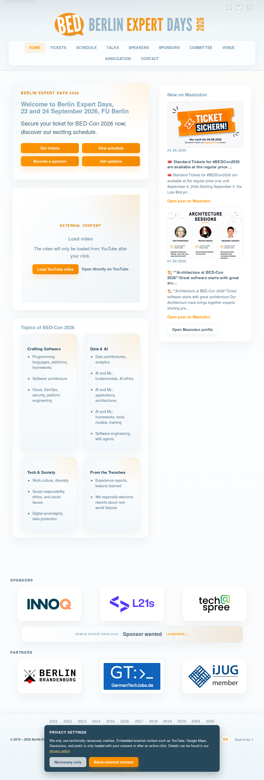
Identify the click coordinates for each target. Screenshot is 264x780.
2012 (67, 721)
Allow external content (114, 762)
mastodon (229, 8)
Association (118, 58)
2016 (124, 721)
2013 (82, 721)
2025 (210, 721)
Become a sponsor (50, 161)
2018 (153, 721)
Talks (112, 47)
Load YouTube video (55, 269)
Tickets (58, 47)
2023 (181, 721)
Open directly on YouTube (105, 269)
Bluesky (239, 8)
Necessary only (67, 762)
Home (34, 47)
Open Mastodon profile (192, 329)
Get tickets (50, 148)
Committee (200, 47)
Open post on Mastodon (188, 200)
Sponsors (169, 47)
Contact (150, 58)
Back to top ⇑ (244, 739)
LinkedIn (249, 8)
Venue (228, 47)
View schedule (111, 148)
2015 (110, 721)
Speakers (139, 47)
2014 (96, 721)
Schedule (86, 47)
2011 (54, 721)
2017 (139, 721)
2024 (196, 721)
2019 (167, 721)
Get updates (111, 161)
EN (225, 739)
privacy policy (60, 750)
